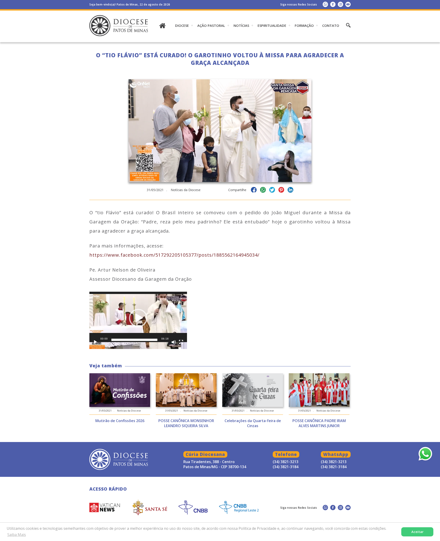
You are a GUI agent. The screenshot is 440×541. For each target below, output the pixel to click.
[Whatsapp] (325, 4)
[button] (138, 318)
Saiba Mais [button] (16, 534)
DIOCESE (182, 25)
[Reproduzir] (95, 342)
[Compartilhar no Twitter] (272, 190)
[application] (138, 319)
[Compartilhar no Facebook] (254, 190)
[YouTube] (348, 4)
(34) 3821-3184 (333, 466)
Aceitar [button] (417, 532)
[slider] (134, 340)
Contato (330, 25)
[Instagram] (340, 4)
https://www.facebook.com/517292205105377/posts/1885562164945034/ (174, 255)
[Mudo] (173, 342)
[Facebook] (333, 4)
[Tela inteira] (181, 342)
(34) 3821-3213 (333, 461)
